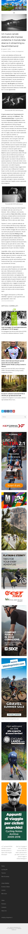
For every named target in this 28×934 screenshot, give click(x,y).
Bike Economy (5, 876)
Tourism (3, 873)
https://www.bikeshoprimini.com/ (10, 719)
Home (3, 866)
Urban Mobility (5, 883)
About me (4, 910)
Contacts (3, 907)
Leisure (13, 51)
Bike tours (4, 893)
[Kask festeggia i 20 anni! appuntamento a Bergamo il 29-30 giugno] (14, 317)
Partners (3, 904)
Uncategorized (19, 51)
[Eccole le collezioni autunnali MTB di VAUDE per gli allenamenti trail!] (14, 383)
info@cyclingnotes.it (6, 917)
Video (2, 900)
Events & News (7, 51)
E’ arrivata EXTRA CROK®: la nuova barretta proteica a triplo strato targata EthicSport (6, 850)
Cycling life (4, 869)
